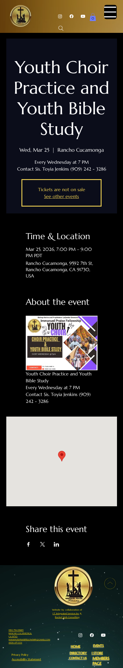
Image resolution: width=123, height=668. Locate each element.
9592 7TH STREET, (16, 630)
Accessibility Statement (26, 659)
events (98, 645)
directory (78, 653)
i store (97, 653)
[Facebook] (71, 16)
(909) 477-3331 (15, 642)
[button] (93, 17)
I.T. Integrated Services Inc (66, 613)
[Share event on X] (42, 544)
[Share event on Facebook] (28, 544)
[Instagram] (60, 16)
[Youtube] (83, 16)
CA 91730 (13, 636)
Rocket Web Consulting (67, 617)
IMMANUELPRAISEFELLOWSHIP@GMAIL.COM (29, 639)
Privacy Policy (19, 655)
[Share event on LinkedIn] (56, 544)
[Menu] (110, 12)
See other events (61, 196)
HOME (75, 646)
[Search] (61, 28)
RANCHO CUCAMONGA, (20, 633)
